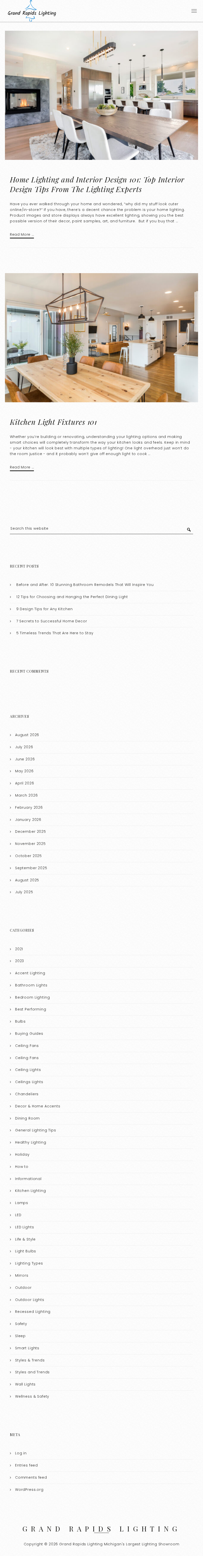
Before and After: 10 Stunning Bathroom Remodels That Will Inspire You (85, 584)
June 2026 (25, 759)
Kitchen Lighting (30, 1190)
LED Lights (24, 1227)
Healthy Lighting (30, 1142)
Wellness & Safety (32, 1396)
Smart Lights (27, 1348)
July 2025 (24, 892)
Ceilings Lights (29, 1081)
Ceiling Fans (27, 1045)
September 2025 (31, 867)
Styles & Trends (30, 1360)
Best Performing (30, 1009)
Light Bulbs (25, 1251)
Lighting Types (29, 1263)
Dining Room (27, 1118)
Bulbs (20, 1021)
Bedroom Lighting (32, 997)
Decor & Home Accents (37, 1106)
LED (18, 1214)
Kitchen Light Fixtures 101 (53, 422)
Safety (21, 1323)
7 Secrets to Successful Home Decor (51, 621)
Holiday (22, 1154)
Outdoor (23, 1287)
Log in (21, 1453)
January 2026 (28, 819)
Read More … (22, 234)
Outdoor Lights (29, 1299)
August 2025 (27, 880)
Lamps (21, 1202)
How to (21, 1166)
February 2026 (29, 807)
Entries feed (26, 1465)
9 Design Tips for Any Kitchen (44, 608)
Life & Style (25, 1239)
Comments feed (31, 1477)
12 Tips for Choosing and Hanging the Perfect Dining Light (72, 596)
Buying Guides (29, 1033)
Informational (28, 1178)
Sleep (20, 1335)
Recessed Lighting (33, 1311)
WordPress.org (29, 1489)
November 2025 (30, 843)
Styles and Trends (32, 1372)
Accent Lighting (30, 973)
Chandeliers (27, 1094)
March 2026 (26, 795)
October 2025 (28, 855)
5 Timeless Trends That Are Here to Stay (55, 633)
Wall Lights (25, 1384)
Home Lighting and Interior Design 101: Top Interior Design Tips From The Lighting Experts (97, 184)
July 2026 (24, 747)
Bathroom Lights (31, 985)
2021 (19, 949)
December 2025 (30, 831)
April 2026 (24, 783)
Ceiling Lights (28, 1069)
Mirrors (21, 1275)
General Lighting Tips (35, 1130)
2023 (19, 960)
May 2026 (24, 771)
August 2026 (27, 734)
